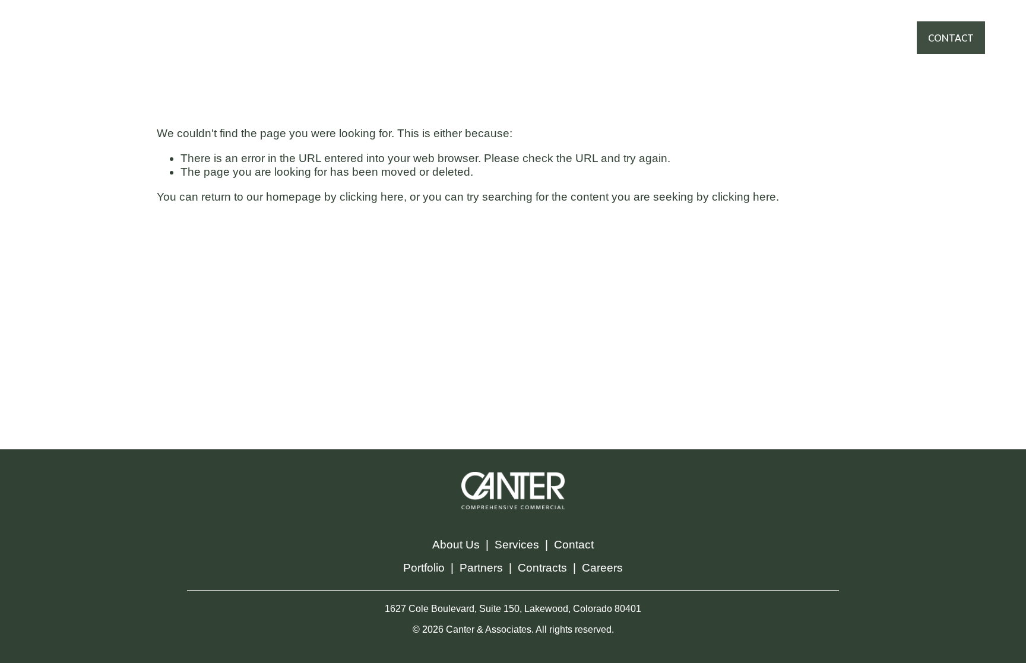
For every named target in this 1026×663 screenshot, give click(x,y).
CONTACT (951, 38)
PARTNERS (525, 26)
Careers (602, 568)
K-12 (555, 49)
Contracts (542, 568)
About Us (456, 544)
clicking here (372, 197)
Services (517, 544)
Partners (481, 568)
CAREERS (636, 26)
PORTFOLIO (458, 26)
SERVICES (393, 26)
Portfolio (424, 568)
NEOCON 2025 (495, 49)
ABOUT (583, 26)
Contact (574, 544)
